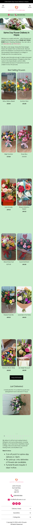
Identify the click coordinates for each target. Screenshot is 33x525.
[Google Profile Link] (19, 508)
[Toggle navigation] (3, 6)
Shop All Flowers (16, 382)
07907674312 (17, 48)
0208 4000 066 (7, 48)
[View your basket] (30, 6)
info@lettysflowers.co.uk (17, 504)
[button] (4, 441)
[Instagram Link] (16, 508)
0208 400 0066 (21, 15)
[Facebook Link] (13, 508)
